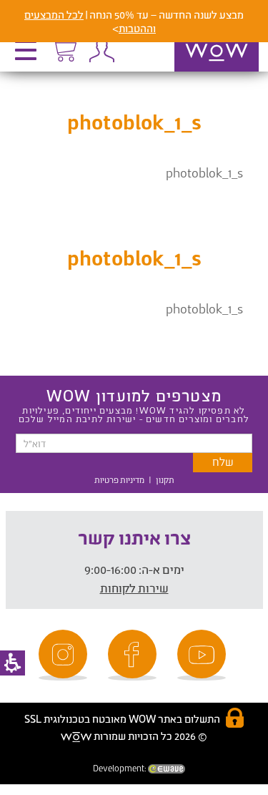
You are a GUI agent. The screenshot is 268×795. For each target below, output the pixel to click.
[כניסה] (101, 50)
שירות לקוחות (134, 587)
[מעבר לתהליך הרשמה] (63, 48)
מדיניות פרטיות (119, 479)
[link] (203, 655)
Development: (120, 768)
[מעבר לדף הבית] (201, 71)
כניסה (101, 50)
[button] (29, 55)
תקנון (165, 479)
